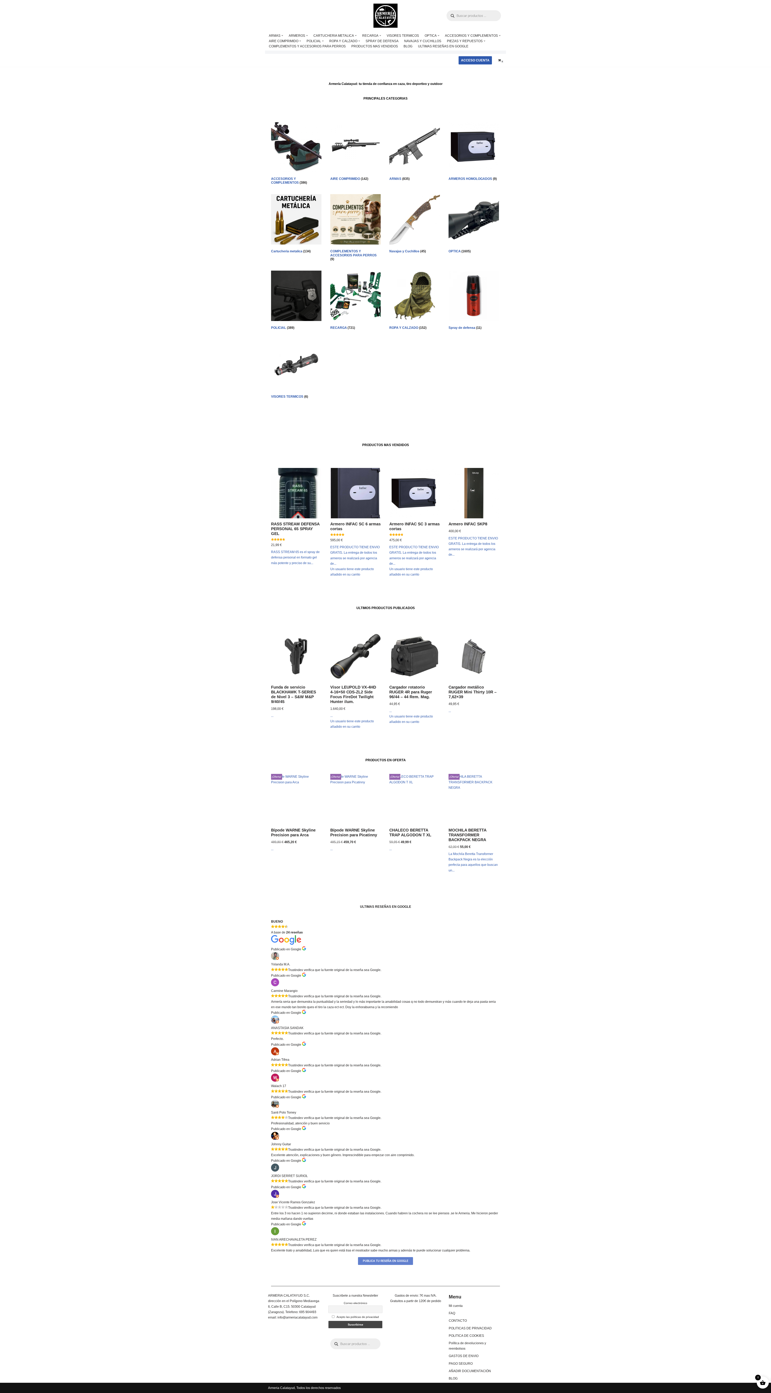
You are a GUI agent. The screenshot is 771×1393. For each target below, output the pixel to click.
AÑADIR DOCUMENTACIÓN (470, 1371)
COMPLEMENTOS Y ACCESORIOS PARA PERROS (307, 46)
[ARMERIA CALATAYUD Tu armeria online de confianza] (385, 16)
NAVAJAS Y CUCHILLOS (422, 41)
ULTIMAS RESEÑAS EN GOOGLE (443, 46)
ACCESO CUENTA (475, 60)
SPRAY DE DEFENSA (382, 41)
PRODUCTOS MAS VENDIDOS (374, 46)
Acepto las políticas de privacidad (357, 1317)
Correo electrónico (355, 1303)
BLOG (408, 46)
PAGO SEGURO (461, 1363)
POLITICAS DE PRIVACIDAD (470, 1328)
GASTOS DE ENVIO (463, 1356)
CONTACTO (458, 1320)
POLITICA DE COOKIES (466, 1335)
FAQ (452, 1313)
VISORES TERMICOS (403, 35)
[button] (282, 35)
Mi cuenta (456, 1305)
